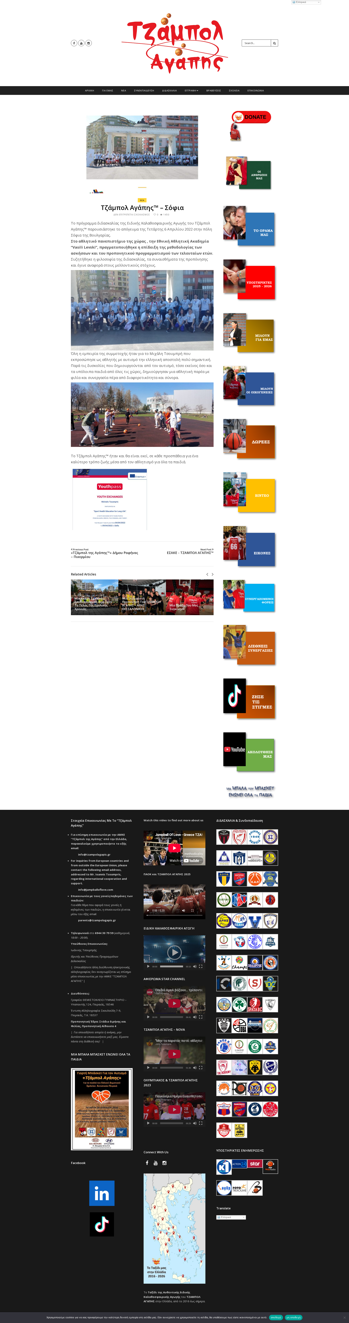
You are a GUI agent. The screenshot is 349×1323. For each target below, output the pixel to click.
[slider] (171, 966)
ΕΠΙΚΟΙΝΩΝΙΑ (256, 90)
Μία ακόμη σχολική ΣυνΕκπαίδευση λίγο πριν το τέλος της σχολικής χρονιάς (93, 603)
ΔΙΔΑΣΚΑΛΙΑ (169, 90)
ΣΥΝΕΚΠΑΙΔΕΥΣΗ (144, 90)
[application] (174, 952)
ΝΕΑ (123, 90)
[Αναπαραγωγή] (148, 966)
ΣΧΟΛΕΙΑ (234, 90)
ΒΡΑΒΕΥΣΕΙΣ (213, 90)
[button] (174, 952)
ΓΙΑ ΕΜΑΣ (107, 90)
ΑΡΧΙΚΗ (89, 90)
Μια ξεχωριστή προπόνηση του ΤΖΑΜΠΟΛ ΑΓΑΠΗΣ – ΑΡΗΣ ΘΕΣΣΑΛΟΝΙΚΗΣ (141, 603)
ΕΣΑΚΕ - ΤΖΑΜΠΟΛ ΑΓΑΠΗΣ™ (190, 551)
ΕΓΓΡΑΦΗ (190, 90)
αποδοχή (276, 1317)
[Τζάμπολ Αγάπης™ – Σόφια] (142, 148)
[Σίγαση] (195, 966)
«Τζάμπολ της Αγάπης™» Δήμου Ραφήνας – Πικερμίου (104, 553)
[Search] (274, 43)
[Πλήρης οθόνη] (200, 966)
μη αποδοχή (294, 1317)
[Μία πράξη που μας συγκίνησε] (190, 597)
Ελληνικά (225, 1217)
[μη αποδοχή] (344, 1317)
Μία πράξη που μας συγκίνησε (184, 607)
